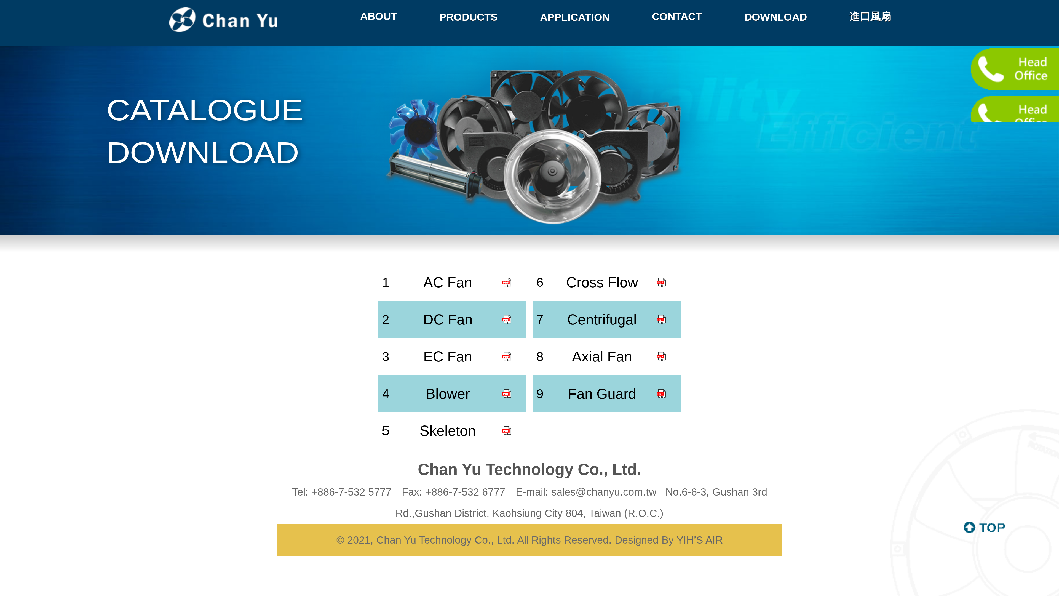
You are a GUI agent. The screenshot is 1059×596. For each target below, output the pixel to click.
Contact (677, 16)
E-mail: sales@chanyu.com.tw (587, 492)
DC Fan (448, 320)
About (378, 16)
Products (468, 17)
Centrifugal (602, 320)
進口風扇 (870, 16)
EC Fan (447, 356)
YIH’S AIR (699, 540)
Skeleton (448, 431)
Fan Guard (602, 394)
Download (775, 17)
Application (575, 17)
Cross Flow (602, 282)
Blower (448, 394)
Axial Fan (602, 356)
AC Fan (447, 282)
